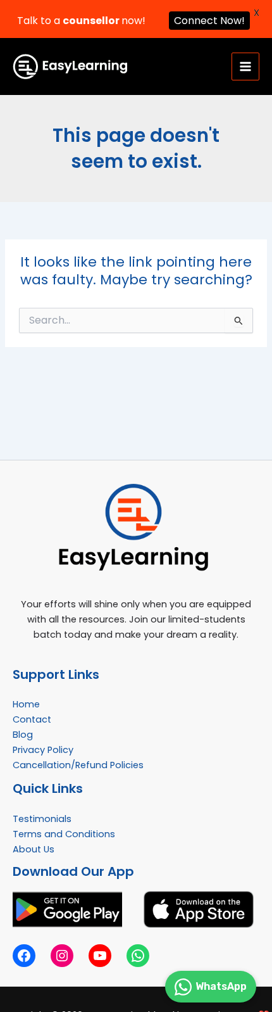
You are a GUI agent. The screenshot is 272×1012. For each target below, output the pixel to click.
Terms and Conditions (64, 834)
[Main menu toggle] (245, 66)
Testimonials (42, 819)
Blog (23, 734)
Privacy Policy (43, 749)
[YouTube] (100, 955)
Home (26, 704)
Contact (32, 719)
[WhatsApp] (138, 955)
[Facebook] (24, 955)
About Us (33, 849)
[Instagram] (62, 955)
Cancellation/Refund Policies (78, 765)
